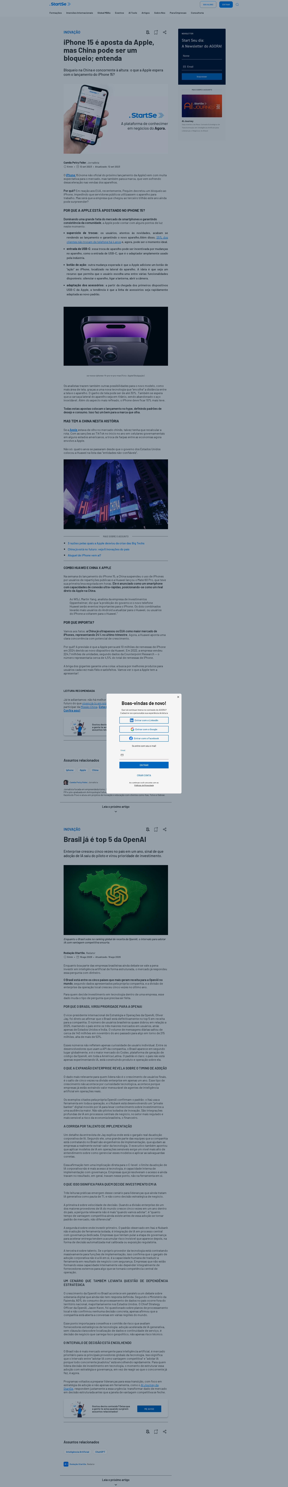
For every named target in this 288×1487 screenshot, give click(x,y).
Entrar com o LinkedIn (146, 720)
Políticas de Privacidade (144, 785)
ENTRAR (144, 765)
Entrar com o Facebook (146, 738)
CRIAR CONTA (144, 775)
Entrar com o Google (146, 729)
